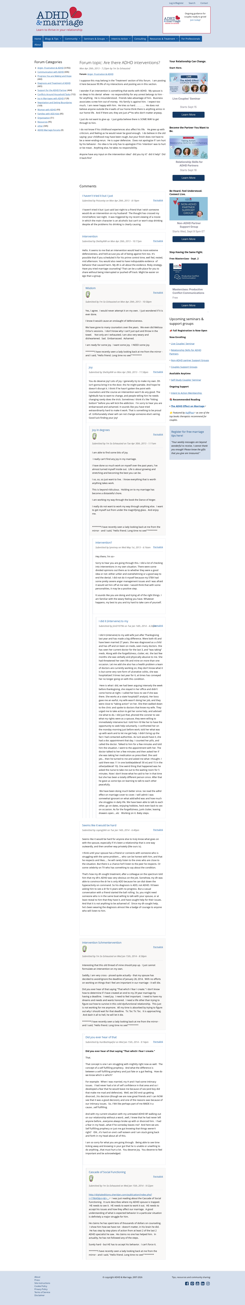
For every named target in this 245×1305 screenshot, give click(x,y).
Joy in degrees (101, 430)
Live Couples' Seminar (183, 343)
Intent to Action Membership (186, 393)
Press (37, 1280)
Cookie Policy (40, 1286)
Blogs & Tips (51, 38)
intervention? (103, 542)
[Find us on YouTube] (197, 1284)
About (37, 44)
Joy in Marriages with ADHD (51, 98)
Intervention (90, 236)
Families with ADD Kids (48, 113)
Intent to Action (119, 38)
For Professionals (190, 38)
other (40, 126)
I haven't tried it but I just (97, 196)
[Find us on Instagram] (208, 1284)
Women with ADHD (47, 109)
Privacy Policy (40, 1289)
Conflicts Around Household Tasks (54, 94)
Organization (44, 117)
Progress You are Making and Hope (54, 76)
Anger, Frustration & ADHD (100, 74)
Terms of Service (42, 1292)
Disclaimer (39, 1295)
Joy (91, 367)
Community (71, 38)
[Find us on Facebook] (186, 1284)
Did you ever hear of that (101, 1037)
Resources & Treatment (162, 38)
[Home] (59, 17)
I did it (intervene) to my (113, 621)
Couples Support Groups (184, 366)
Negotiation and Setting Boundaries (55, 102)
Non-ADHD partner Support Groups (190, 360)
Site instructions (42, 1283)
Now (199, 24)
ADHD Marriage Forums (49, 130)
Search (192, 3)
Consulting (140, 38)
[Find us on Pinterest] (192, 1284)
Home (37, 38)
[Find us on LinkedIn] (202, 1284)
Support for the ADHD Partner (52, 90)
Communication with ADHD (51, 72)
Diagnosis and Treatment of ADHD (54, 83)
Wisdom (90, 288)
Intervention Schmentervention (101, 942)
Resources (43, 121)
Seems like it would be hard (99, 825)
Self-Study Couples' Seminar (186, 379)
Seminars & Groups (94, 38)
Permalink (158, 200)
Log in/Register (176, 3)
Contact (204, 3)
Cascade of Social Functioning (107, 1172)
